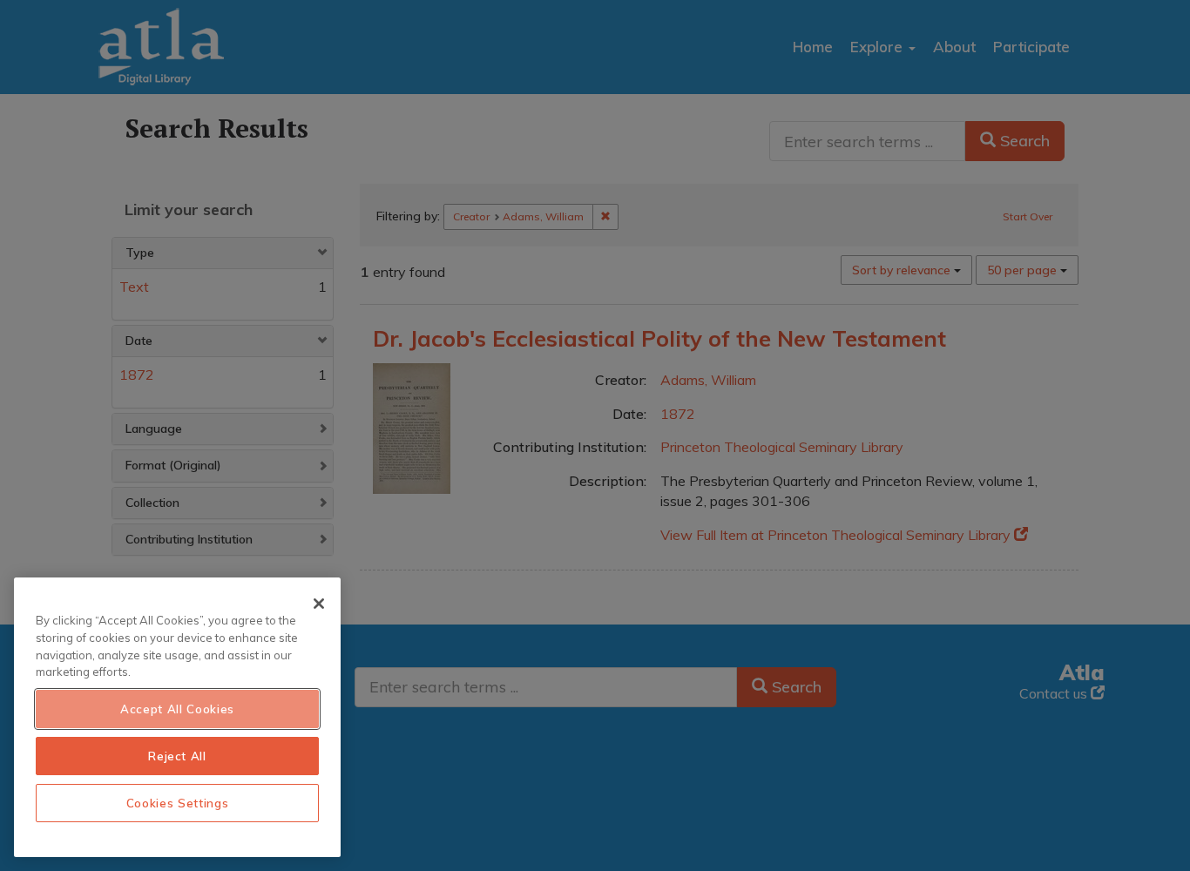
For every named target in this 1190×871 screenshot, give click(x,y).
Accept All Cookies (177, 709)
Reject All (177, 756)
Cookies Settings (177, 803)
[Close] (319, 603)
